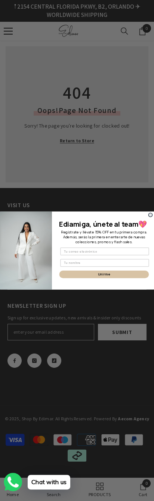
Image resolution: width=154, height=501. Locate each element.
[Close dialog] (150, 215)
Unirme (104, 274)
